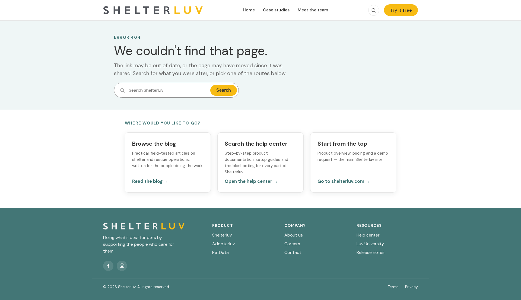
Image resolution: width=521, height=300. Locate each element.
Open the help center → (251, 181)
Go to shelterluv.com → (343, 181)
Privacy (411, 286)
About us (293, 235)
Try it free (401, 10)
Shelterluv (222, 235)
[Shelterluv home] (153, 10)
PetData (220, 252)
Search (223, 90)
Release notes (371, 252)
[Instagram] (122, 266)
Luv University (370, 244)
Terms (393, 286)
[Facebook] (108, 266)
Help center (368, 235)
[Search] (373, 10)
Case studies (276, 10)
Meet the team (313, 10)
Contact (292, 252)
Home (249, 10)
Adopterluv (223, 244)
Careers (292, 244)
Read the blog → (150, 181)
